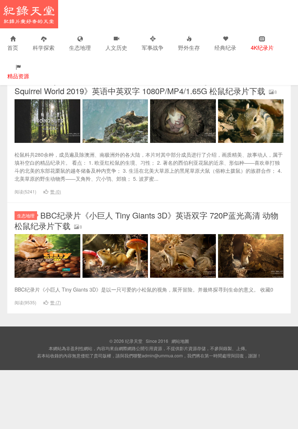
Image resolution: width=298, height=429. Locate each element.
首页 (12, 47)
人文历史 (116, 47)
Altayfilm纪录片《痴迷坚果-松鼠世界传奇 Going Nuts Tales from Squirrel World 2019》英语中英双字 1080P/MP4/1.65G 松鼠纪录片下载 (140, 85)
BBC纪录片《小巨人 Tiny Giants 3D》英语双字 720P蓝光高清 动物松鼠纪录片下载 (146, 220)
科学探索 (44, 47)
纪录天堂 (29, 14)
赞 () (55, 191)
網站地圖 (180, 341)
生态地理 (80, 47)
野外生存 (189, 47)
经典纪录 (225, 47)
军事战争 (153, 47)
